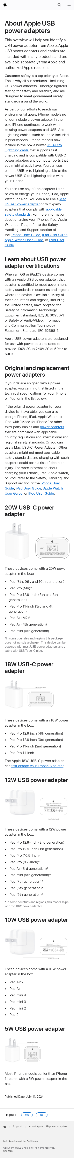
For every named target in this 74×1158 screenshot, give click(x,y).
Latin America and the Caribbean (20, 1141)
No (41, 1114)
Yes (27, 1114)
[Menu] (69, 5)
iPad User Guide (54, 235)
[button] (59, 5)
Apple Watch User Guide (24, 240)
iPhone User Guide (25, 235)
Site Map (8, 1151)
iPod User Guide (41, 493)
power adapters (52, 427)
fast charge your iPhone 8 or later (37, 766)
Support (17, 1126)
